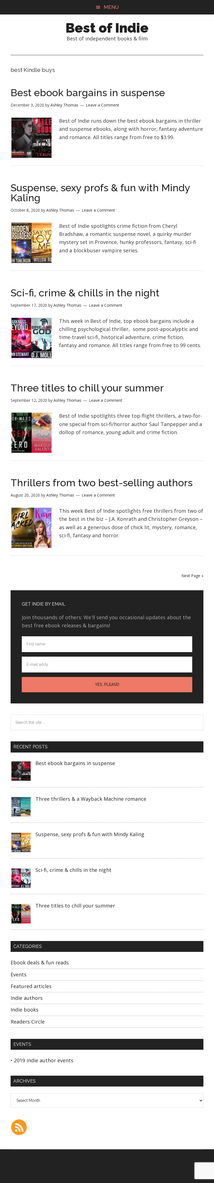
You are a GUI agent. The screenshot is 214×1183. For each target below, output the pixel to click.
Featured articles (31, 986)
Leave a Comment (102, 105)
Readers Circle (28, 1021)
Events (18, 974)
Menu (111, 7)
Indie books (24, 1009)
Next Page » (192, 575)
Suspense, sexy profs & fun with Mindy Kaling (100, 193)
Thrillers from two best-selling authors (102, 482)
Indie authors (27, 998)
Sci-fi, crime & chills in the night (85, 293)
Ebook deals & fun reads (40, 962)
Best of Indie (107, 28)
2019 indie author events (43, 1060)
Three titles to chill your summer (87, 388)
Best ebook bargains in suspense (88, 92)
